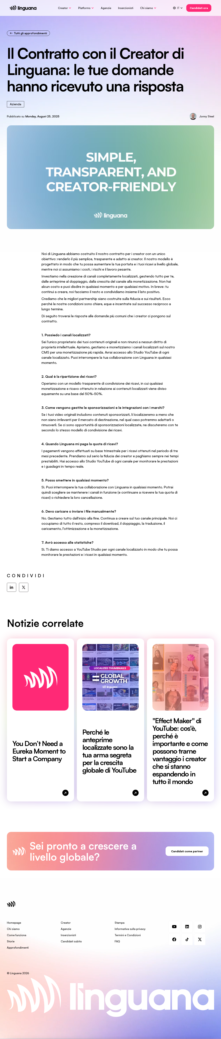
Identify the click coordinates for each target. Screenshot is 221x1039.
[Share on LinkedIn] (11, 587)
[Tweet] (23, 587)
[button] (65, 8)
